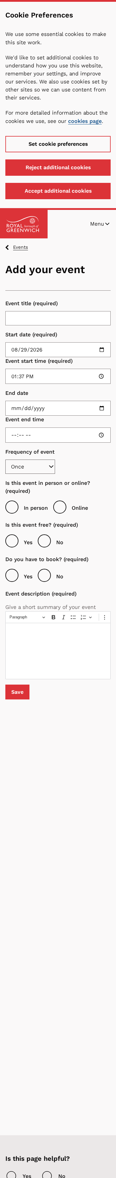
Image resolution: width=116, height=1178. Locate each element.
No (59, 542)
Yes (28, 542)
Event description (27, 593)
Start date (18, 334)
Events (20, 247)
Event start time (25, 361)
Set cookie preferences (58, 144)
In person (36, 508)
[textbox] (58, 651)
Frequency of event (29, 452)
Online (80, 508)
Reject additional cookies (58, 167)
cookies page (85, 121)
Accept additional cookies (58, 191)
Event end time (24, 419)
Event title (18, 303)
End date (16, 393)
